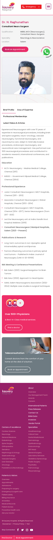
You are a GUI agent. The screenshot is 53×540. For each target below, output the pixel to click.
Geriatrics (6, 449)
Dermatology (33, 440)
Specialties (33, 427)
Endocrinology (34, 446)
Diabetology (7, 440)
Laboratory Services (36, 455)
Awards (31, 398)
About (31, 388)
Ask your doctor (8, 513)
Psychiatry (32, 465)
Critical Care (33, 434)
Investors (32, 419)
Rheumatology (34, 471)
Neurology (6, 434)
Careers (31, 401)
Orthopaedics (7, 446)
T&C (28, 524)
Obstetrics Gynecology (37, 459)
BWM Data (32, 416)
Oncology (6, 465)
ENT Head (32, 449)
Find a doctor (14, 327)
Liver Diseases (7, 462)
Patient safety (7, 494)
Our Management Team (38, 395)
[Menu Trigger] (48, 6)
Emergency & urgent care (12, 491)
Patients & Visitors (9, 475)
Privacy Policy (18, 524)
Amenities (6, 501)
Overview (32, 392)
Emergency (31, 6)
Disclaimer (6, 524)
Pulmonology (33, 468)
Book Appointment (24, 537)
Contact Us (33, 412)
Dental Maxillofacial (36, 437)
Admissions (6, 485)
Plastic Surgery (34, 462)
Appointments (7, 482)
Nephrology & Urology (11, 452)
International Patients (37, 405)
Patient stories (7, 507)
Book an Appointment (15, 49)
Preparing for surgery (10, 488)
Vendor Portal (34, 423)
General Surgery (35, 452)
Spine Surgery (7, 443)
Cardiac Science (8, 431)
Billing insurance (8, 497)
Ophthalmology (34, 443)
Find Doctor (7, 537)
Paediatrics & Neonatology (12, 468)
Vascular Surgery (9, 459)
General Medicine (9, 437)
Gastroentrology (8, 455)
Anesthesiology (34, 431)
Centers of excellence (11, 427)
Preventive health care (11, 510)
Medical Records (8, 504)
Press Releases (34, 409)
